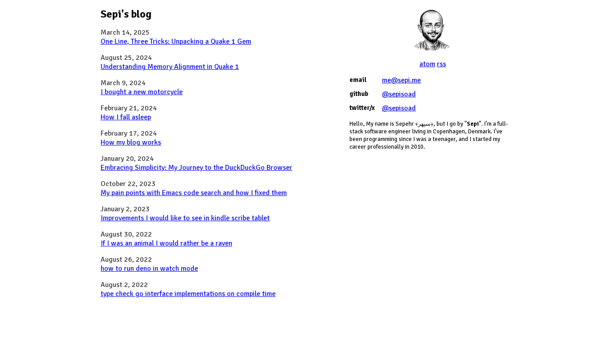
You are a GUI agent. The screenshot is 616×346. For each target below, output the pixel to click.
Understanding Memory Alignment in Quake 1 (170, 66)
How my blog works (131, 142)
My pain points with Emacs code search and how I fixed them (194, 192)
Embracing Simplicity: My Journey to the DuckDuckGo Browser (196, 167)
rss (441, 63)
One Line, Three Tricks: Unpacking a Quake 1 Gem (176, 41)
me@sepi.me (401, 80)
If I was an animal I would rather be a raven (166, 243)
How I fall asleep (126, 117)
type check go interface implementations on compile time (188, 293)
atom (427, 63)
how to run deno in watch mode (149, 268)
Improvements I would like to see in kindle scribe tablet (185, 218)
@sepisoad (399, 94)
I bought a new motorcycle (142, 91)
